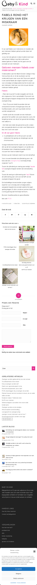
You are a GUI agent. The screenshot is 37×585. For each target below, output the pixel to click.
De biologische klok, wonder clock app (13, 416)
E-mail (25, 319)
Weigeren (18, 573)
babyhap (4, 538)
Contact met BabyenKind (8, 514)
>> (11, 419)
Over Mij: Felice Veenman (9, 511)
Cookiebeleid (13, 582)
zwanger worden (7, 25)
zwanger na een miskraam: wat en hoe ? (14, 414)
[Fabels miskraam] (18, 37)
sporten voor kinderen (8, 541)
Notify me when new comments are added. (16, 352)
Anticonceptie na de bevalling (10, 409)
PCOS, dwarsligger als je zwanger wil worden (15, 391)
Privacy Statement (21, 582)
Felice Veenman (30, 203)
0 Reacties (17, 203)
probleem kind (6, 530)
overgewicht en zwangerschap (11, 412)
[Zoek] (30, 3)
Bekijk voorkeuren (18, 578)
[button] (34, 551)
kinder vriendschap (7, 536)
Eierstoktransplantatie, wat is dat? (12, 388)
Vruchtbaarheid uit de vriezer (10, 381)
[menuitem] (30, 3)
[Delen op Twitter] (12, 214)
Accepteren (18, 569)
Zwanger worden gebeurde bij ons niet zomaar (16, 379)
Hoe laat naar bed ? (7, 527)
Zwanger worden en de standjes (11, 407)
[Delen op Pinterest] (18, 214)
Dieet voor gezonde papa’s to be (12, 386)
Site (24, 325)
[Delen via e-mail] (32, 214)
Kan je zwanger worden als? (10, 384)
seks (3, 533)
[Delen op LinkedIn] (25, 214)
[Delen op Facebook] (5, 214)
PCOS (9, 198)
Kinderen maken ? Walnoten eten (12, 398)
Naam (25, 313)
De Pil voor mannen (8, 400)
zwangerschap (15, 161)
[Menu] (34, 3)
